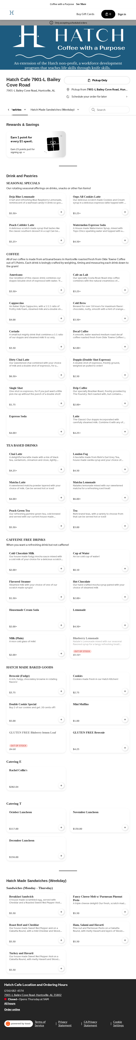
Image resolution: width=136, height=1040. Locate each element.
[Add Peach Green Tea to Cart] (61, 526)
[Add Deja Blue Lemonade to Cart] (61, 212)
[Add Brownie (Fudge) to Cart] (61, 691)
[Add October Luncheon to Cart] (61, 827)
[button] (55, 109)
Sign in (122, 14)
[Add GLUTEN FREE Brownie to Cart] (125, 748)
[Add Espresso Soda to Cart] (61, 431)
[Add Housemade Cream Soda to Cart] (61, 625)
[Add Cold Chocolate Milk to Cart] (61, 568)
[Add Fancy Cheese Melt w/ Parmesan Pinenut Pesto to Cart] (125, 912)
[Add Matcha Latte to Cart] (61, 497)
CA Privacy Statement (90, 1023)
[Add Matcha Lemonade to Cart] (125, 497)
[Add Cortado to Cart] (61, 346)
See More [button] (81, 4)
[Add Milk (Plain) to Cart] (61, 653)
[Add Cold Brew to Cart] (125, 318)
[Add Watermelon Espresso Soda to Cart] (125, 240)
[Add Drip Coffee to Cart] (125, 403)
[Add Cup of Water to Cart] (125, 568)
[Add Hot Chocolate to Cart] (125, 597)
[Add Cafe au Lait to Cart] (125, 290)
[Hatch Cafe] (12, 13)
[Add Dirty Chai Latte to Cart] (61, 375)
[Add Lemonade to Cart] (125, 625)
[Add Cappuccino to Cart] (61, 318)
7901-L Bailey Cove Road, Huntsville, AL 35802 (33, 995)
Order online (12, 1009)
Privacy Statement (65, 1023)
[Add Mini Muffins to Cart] (125, 719)
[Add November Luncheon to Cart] (125, 827)
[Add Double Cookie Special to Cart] (61, 719)
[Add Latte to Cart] (125, 431)
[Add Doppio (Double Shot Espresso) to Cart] (125, 375)
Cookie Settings (118, 1023)
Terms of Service (40, 1023)
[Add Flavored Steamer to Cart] (61, 597)
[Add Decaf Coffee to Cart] (125, 346)
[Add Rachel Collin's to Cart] (61, 785)
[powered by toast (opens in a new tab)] (18, 1024)
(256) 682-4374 (14, 990)
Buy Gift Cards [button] (85, 14)
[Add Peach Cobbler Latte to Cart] (61, 240)
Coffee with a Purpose (62, 4)
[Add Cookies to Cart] (125, 691)
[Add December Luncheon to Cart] (61, 856)
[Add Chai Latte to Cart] (61, 469)
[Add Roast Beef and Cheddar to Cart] (61, 940)
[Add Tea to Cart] (125, 526)
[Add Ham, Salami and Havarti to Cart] (125, 940)
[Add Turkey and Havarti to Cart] (61, 968)
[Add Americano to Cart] (61, 290)
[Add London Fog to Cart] (125, 469)
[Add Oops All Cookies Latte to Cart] (125, 212)
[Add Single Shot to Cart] (61, 403)
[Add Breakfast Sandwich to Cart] (61, 912)
